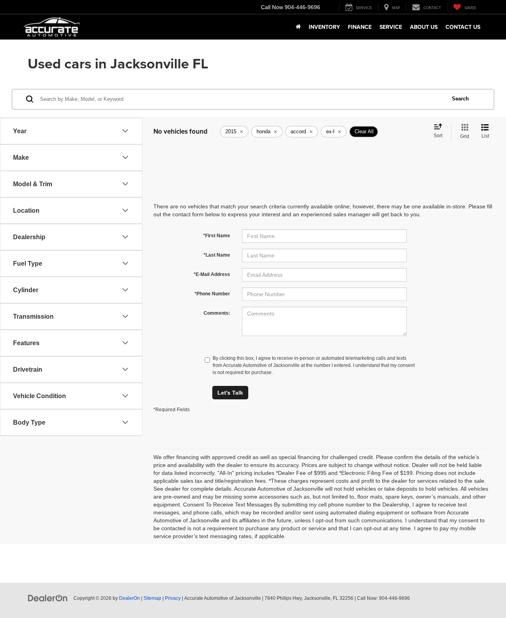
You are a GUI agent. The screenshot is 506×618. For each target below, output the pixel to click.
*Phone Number (212, 294)
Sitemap (152, 598)
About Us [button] (424, 27)
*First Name (216, 235)
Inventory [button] (324, 27)
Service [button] (391, 27)
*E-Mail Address (212, 274)
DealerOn (129, 598)
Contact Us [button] (463, 27)
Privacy (173, 598)
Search (460, 99)
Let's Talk (230, 392)
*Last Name (217, 255)
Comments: (217, 313)
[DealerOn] (48, 598)
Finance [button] (360, 27)
